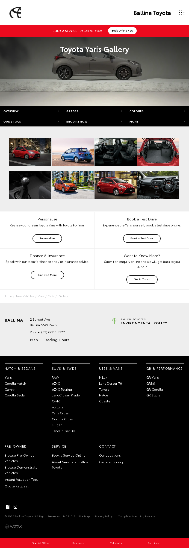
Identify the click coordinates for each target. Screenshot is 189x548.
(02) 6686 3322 (53, 332)
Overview (11, 111)
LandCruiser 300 (64, 430)
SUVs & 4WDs (64, 368)
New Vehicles (25, 296)
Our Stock (12, 121)
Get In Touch (142, 279)
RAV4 (56, 377)
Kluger (57, 424)
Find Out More (47, 275)
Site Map (84, 516)
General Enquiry (111, 462)
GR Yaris (152, 377)
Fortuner (58, 407)
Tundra (104, 389)
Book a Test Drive (141, 238)
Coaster (105, 401)
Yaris (51, 296)
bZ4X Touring (62, 389)
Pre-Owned (16, 446)
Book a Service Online (69, 455)
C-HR (56, 401)
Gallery (63, 296)
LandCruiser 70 (110, 383)
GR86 (150, 383)
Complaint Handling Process (136, 516)
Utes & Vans (111, 368)
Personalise (47, 238)
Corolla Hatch (15, 383)
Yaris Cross (60, 413)
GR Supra (153, 395)
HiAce (103, 395)
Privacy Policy (103, 516)
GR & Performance (164, 368)
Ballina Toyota (152, 12)
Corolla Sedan (16, 395)
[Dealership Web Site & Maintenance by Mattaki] (14, 526)
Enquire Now (76, 121)
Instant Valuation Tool (21, 479)
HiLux (103, 377)
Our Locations (110, 455)
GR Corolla (154, 389)
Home (8, 296)
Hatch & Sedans (20, 368)
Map (34, 339)
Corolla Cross (62, 419)
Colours (137, 111)
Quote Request (17, 486)
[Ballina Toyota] (14, 12)
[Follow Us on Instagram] (15, 506)
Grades (72, 111)
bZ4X (56, 383)
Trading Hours (56, 339)
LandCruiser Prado (66, 395)
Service (59, 446)
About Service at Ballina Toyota (70, 465)
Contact (107, 446)
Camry (10, 389)
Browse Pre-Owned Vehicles (20, 458)
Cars (41, 296)
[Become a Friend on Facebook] (7, 506)
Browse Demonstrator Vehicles (22, 470)
